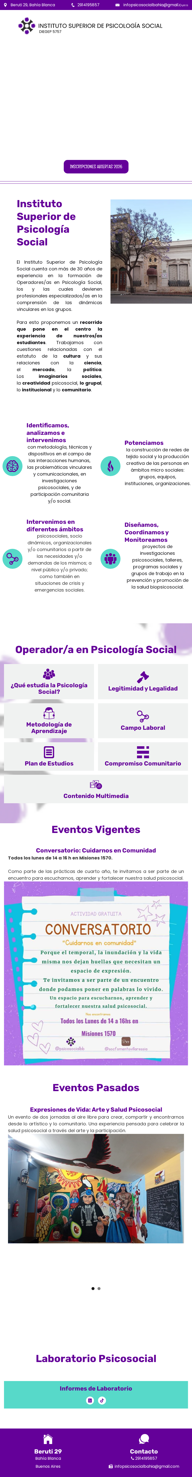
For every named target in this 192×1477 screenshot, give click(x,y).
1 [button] (93, 1288)
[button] (49, 681)
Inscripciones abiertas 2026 (96, 166)
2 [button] (99, 1288)
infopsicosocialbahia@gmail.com (156, 5)
